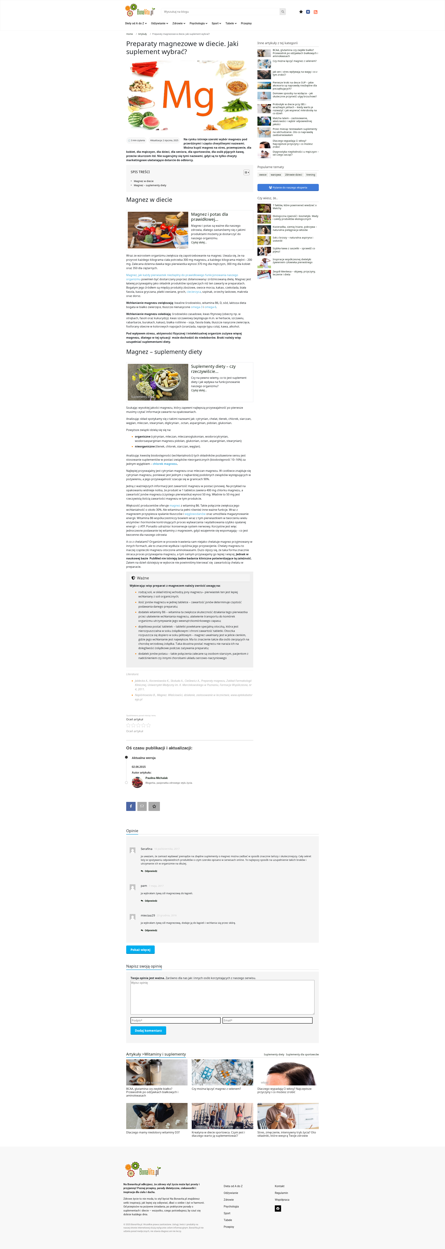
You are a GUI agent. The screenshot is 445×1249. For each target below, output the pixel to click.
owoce (262, 174)
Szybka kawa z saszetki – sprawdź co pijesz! (294, 250)
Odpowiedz (151, 871)
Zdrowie (177, 23)
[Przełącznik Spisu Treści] (245, 172)
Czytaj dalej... (199, 242)
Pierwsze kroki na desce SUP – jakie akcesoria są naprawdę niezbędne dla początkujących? (295, 85)
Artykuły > (135, 1054)
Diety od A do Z (134, 23)
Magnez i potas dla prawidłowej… (209, 216)
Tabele (229, 23)
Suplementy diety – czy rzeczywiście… (213, 368)
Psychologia (197, 23)
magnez (175, 505)
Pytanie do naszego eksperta (289, 187)
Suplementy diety (274, 1054)
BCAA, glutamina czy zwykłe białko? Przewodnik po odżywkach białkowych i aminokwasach (295, 53)
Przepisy (246, 23)
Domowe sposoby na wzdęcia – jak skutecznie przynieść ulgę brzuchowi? (295, 95)
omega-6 (210, 307)
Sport (215, 23)
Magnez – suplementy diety (150, 185)
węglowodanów (195, 514)
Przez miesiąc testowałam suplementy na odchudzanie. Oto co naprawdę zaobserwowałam (295, 132)
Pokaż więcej (140, 950)
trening (310, 174)
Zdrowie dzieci (293, 174)
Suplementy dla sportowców (302, 1054)
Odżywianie (158, 23)
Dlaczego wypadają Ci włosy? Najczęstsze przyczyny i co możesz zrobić (293, 143)
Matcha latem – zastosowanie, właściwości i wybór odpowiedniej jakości (292, 121)
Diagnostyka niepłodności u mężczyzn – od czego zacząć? (296, 153)
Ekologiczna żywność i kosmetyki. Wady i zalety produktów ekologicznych (295, 218)
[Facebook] (308, 12)
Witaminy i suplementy (165, 1054)
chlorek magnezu (165, 464)
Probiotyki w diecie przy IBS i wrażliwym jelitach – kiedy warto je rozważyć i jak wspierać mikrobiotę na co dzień (295, 109)
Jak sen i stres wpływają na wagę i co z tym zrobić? (295, 73)
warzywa (276, 174)
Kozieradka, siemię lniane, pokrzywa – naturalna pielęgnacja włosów (295, 228)
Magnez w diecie (143, 181)
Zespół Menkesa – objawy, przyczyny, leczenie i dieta (294, 273)
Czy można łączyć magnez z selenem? (295, 61)
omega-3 (197, 307)
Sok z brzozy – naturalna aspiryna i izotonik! (293, 239)
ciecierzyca (194, 292)
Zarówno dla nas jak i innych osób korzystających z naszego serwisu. (193, 978)
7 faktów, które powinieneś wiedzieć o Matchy (295, 207)
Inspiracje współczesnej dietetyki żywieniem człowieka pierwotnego (292, 261)
